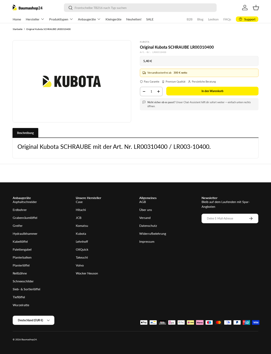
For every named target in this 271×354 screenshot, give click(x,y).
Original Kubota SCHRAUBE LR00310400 (48, 29)
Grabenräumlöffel (25, 217)
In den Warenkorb (212, 91)
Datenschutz (148, 225)
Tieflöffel (19, 297)
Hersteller (32, 19)
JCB (78, 217)
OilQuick (82, 249)
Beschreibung (25, 133)
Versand (145, 217)
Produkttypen (58, 19)
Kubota (81, 233)
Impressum (146, 241)
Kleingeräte (113, 19)
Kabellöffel (20, 241)
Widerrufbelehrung (152, 233)
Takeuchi (82, 257)
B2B (189, 19)
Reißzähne (20, 273)
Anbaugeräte (87, 19)
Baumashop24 (29, 339)
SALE (150, 19)
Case (79, 202)
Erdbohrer (20, 210)
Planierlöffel (21, 265)
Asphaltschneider (25, 202)
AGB (142, 202)
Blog (200, 19)
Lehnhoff (82, 241)
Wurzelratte (21, 305)
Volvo (80, 265)
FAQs (227, 19)
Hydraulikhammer (25, 233)
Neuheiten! (133, 19)
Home (17, 19)
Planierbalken (22, 257)
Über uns (145, 210)
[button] (256, 7)
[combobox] (140, 7)
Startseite (17, 29)
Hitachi (81, 210)
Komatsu (82, 225)
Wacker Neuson (87, 273)
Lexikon (213, 19)
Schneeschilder (23, 281)
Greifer (18, 225)
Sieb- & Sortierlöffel (26, 289)
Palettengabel (22, 249)
